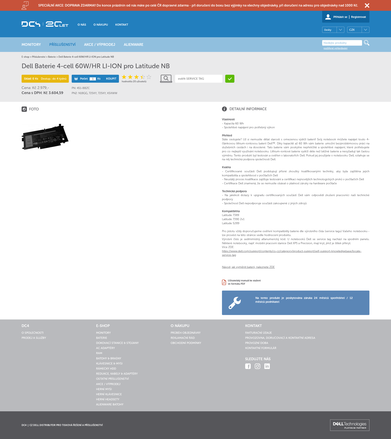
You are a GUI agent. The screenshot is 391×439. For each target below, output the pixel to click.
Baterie (52, 56)
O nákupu (100, 24)
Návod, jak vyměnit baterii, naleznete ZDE (248, 267)
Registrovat (358, 17)
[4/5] (142, 77)
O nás (82, 24)
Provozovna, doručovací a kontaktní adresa (280, 338)
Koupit (111, 78)
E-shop (25, 56)
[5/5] (148, 77)
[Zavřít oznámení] (367, 5)
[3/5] (136, 77)
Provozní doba (256, 343)
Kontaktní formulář (260, 348)
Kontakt (121, 24)
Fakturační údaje (258, 333)
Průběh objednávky (186, 333)
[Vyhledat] (366, 43)
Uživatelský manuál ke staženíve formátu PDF (244, 282)
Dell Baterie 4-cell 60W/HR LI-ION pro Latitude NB (86, 56)
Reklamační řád (183, 338)
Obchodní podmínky (186, 343)
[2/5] (131, 77)
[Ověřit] (229, 79)
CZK (352, 30)
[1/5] (125, 77)
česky (327, 30)
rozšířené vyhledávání (335, 48)
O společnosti (33, 333)
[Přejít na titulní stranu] (45, 24)
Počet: (84, 78)
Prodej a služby (34, 338)
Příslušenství (38, 56)
